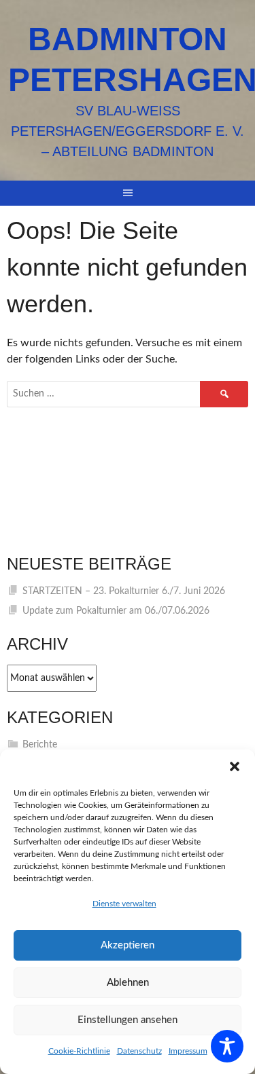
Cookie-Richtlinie (79, 1051)
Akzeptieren (127, 945)
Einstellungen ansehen (127, 1020)
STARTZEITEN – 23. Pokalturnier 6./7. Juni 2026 (123, 591)
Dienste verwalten (124, 904)
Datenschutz (139, 1051)
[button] (234, 766)
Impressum (188, 1051)
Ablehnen (128, 983)
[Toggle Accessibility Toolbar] (227, 1046)
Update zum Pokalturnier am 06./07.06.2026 (115, 611)
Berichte (39, 744)
